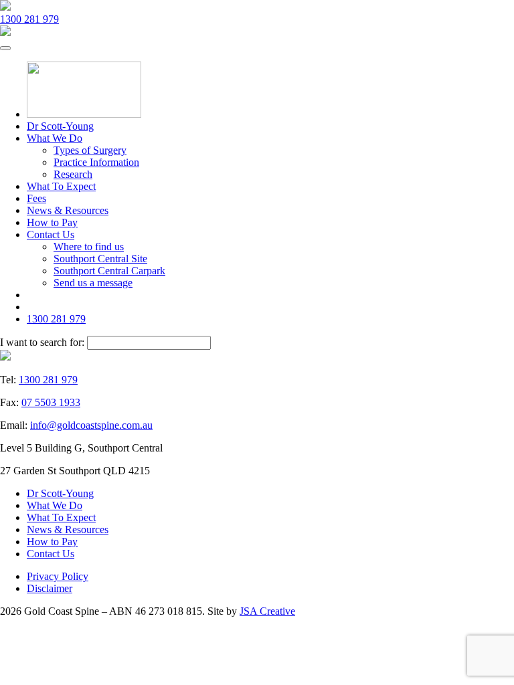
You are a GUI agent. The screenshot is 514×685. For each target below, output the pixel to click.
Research (73, 174)
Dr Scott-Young (60, 126)
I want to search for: (42, 342)
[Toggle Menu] (5, 48)
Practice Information (96, 162)
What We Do (54, 138)
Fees (36, 198)
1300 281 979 (29, 19)
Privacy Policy (57, 576)
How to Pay (52, 222)
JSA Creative (267, 611)
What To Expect (61, 186)
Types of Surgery (90, 150)
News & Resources (67, 210)
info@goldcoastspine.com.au (91, 425)
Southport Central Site (100, 258)
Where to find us (89, 246)
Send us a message (93, 282)
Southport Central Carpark (109, 270)
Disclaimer (49, 588)
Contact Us (50, 234)
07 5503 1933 (50, 402)
